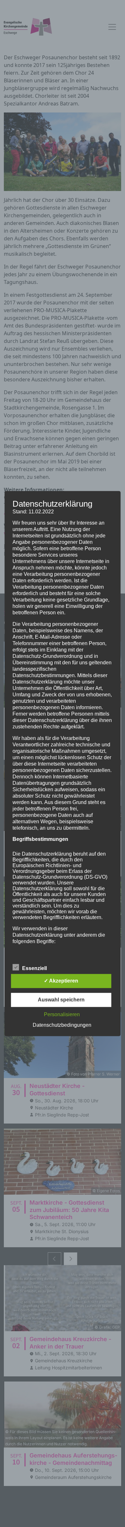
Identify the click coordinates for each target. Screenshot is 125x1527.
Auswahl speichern (61, 999)
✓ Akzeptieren (61, 980)
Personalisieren (62, 1014)
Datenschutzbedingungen (62, 1025)
